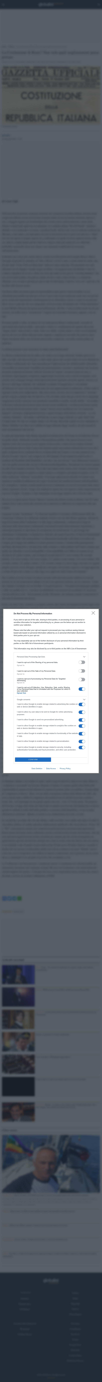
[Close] (94, 613)
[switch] (82, 662)
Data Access (51, 768)
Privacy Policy (65, 768)
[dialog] (51, 691)
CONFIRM (33, 759)
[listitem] (51, 656)
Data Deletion (37, 768)
